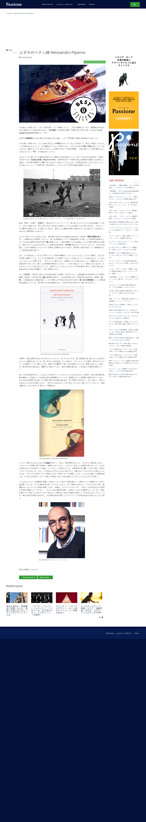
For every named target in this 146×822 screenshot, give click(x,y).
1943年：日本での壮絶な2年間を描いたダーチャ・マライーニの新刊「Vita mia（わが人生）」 (123, 293)
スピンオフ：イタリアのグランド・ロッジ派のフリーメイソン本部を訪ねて (66, 609)
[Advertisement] (73, 31)
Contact (92, 4)
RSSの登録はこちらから (28, 569)
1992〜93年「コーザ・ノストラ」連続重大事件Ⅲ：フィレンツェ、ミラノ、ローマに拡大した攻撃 (123, 205)
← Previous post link (28, 577)
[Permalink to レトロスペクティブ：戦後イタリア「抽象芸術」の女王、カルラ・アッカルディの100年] (91, 597)
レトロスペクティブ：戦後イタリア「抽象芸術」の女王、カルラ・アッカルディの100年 (91, 609)
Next (104, 585)
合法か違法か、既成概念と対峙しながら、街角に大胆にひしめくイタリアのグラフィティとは (17, 610)
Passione (9, 13)
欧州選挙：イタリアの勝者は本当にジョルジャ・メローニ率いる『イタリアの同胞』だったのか (123, 255)
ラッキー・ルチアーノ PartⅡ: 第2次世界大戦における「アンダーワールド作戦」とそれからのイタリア (123, 263)
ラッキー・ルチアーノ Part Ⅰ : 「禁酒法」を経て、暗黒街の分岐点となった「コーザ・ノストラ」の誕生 (123, 271)
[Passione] (21, 4)
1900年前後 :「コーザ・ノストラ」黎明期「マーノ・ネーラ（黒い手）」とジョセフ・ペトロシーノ (123, 279)
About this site (47, 4)
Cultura (16, 13)
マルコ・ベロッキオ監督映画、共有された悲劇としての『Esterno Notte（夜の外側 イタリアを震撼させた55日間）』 (123, 332)
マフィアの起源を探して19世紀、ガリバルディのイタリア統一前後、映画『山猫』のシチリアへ (123, 324)
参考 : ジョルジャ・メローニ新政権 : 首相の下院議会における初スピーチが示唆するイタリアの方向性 (124, 363)
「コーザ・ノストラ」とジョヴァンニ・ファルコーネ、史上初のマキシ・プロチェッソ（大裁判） (41, 610)
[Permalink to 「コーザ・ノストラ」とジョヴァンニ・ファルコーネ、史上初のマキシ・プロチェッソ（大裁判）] (41, 597)
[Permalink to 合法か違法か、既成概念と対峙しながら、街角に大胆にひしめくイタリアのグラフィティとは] (17, 597)
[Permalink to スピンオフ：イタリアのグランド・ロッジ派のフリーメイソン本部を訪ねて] (66, 597)
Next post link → (45, 577)
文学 (13, 52)
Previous (100, 585)
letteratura (31, 13)
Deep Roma (81, 4)
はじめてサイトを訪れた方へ (65, 4)
